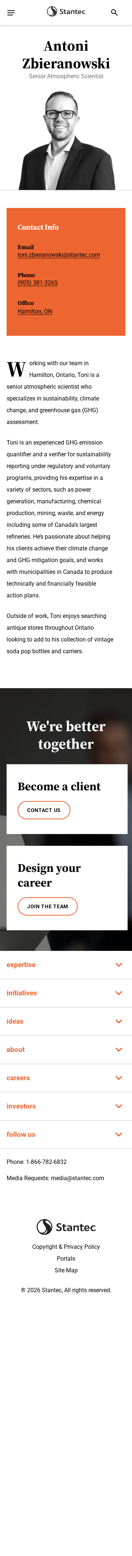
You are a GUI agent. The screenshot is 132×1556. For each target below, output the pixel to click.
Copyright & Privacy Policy (66, 1246)
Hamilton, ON (35, 311)
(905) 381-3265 (38, 282)
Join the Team (47, 906)
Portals (66, 1258)
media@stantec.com (77, 1178)
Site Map (66, 1270)
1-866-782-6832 (46, 1161)
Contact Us (44, 810)
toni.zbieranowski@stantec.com (59, 254)
